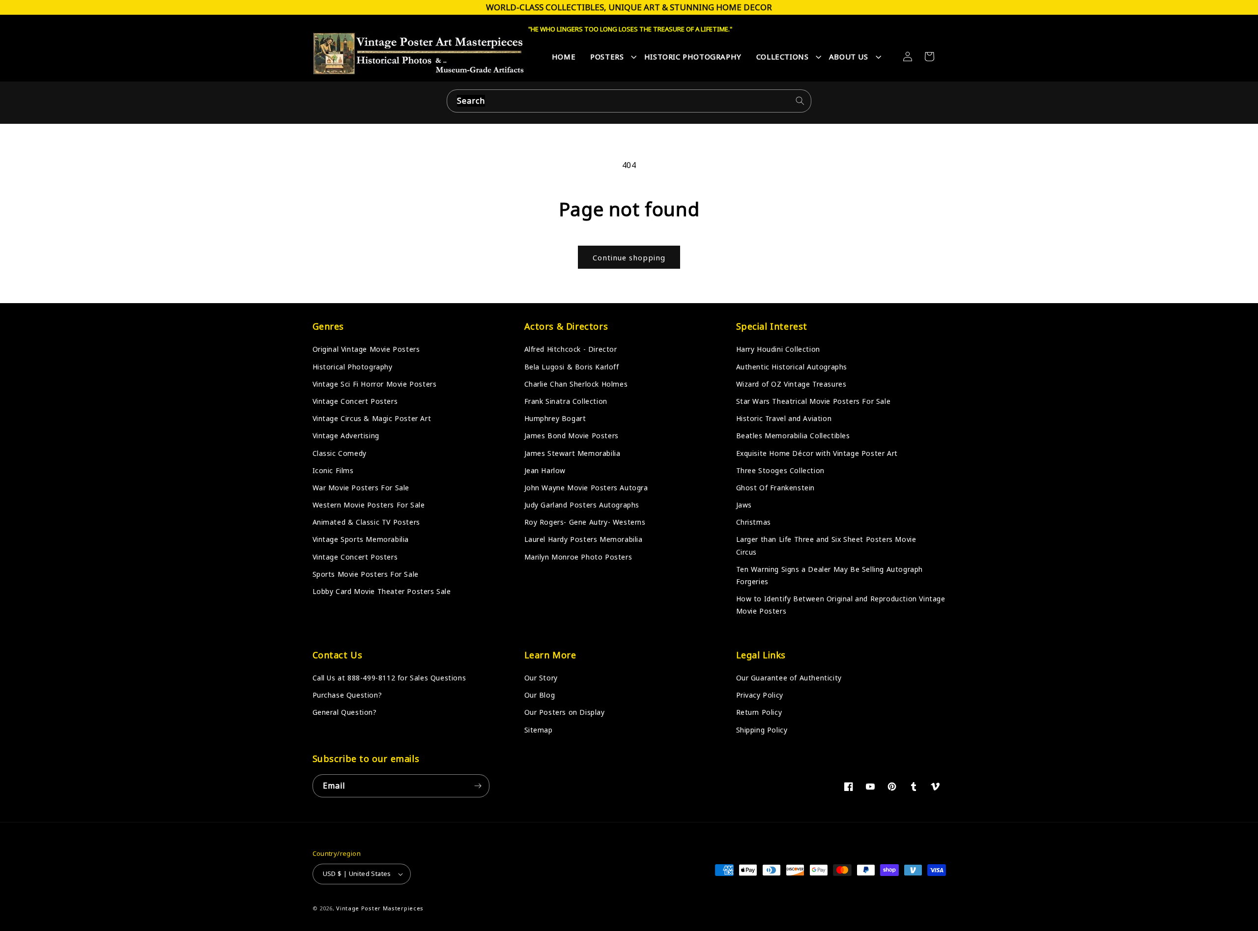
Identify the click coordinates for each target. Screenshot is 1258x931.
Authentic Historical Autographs (792, 366)
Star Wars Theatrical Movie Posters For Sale (813, 401)
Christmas (753, 522)
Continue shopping (629, 257)
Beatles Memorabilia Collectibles (793, 435)
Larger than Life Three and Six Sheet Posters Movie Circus (826, 545)
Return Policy (759, 712)
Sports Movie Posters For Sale (366, 574)
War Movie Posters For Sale (361, 487)
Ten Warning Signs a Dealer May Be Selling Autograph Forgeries (829, 575)
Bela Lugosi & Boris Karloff (571, 366)
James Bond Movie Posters (571, 435)
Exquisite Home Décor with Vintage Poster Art (817, 453)
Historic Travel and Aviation (784, 418)
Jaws (744, 504)
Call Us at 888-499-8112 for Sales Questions (389, 677)
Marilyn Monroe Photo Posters (578, 557)
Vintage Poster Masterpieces (380, 908)
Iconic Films (333, 470)
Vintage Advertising (346, 435)
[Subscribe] (478, 785)
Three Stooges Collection (780, 470)
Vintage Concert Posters (355, 401)
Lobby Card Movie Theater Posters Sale (382, 591)
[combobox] (629, 101)
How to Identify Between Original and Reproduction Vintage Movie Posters (840, 605)
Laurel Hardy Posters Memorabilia (583, 539)
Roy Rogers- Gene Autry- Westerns (585, 522)
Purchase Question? (347, 695)
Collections (782, 56)
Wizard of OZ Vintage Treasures (791, 384)
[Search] (800, 101)
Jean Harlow (545, 470)
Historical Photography (353, 366)
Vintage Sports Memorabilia (361, 539)
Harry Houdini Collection (778, 349)
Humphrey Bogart (555, 418)
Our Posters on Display (564, 712)
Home (563, 56)
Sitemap (538, 729)
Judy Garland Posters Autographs (582, 504)
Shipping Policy (762, 729)
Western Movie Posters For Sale (369, 504)
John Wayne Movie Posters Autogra (586, 487)
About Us (848, 56)
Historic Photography (693, 56)
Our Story (541, 677)
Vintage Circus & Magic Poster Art (372, 418)
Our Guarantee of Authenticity (789, 677)
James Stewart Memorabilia (572, 453)
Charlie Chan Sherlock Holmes (576, 384)
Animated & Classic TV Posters (366, 522)
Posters (607, 56)
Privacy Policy (759, 695)
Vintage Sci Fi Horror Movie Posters (375, 384)
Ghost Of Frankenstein (775, 487)
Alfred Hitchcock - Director (570, 349)
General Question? (345, 712)
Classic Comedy (340, 453)
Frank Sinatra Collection (565, 401)
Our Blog (539, 695)
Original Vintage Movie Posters (366, 349)
